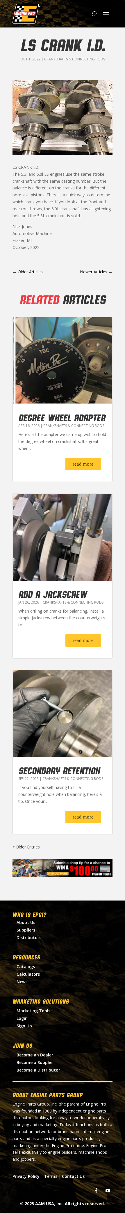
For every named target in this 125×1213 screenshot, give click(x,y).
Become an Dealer (35, 1055)
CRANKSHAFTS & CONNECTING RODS (74, 59)
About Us (26, 922)
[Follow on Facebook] (96, 1190)
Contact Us (73, 1176)
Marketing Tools (33, 1010)
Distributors (29, 937)
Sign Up (24, 1026)
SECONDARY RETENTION (59, 770)
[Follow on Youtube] (107, 1190)
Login (22, 1018)
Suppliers (26, 930)
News (22, 981)
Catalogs (26, 966)
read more (83, 464)
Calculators (28, 974)
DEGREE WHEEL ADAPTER (61, 417)
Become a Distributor (38, 1070)
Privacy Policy (26, 1176)
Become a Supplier (35, 1062)
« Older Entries (26, 847)
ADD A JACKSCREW (52, 594)
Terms (50, 1176)
